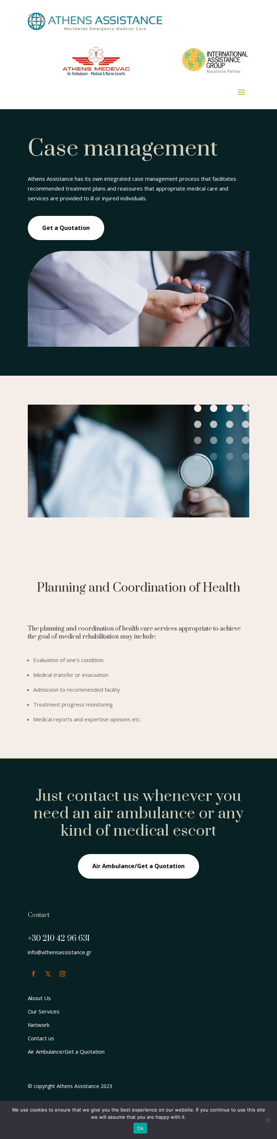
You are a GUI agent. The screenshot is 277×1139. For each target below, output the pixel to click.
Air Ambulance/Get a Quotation (138, 866)
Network (38, 1024)
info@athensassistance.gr (60, 952)
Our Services (44, 1011)
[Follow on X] (48, 974)
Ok (140, 1128)
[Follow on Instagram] (62, 974)
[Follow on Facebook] (33, 974)
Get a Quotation (66, 228)
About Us (39, 998)
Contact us (41, 1038)
